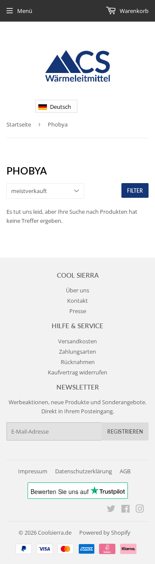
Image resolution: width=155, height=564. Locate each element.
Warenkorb (133, 11)
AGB (125, 471)
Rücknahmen (78, 362)
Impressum (32, 471)
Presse (77, 311)
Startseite (18, 124)
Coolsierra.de (54, 532)
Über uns (77, 290)
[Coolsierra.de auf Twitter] (111, 510)
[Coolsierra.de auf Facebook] (125, 510)
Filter (135, 190)
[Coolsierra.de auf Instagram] (140, 510)
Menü (24, 11)
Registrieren (125, 431)
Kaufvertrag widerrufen (77, 372)
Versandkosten (77, 341)
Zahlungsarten (77, 351)
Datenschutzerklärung (83, 471)
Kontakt (77, 300)
